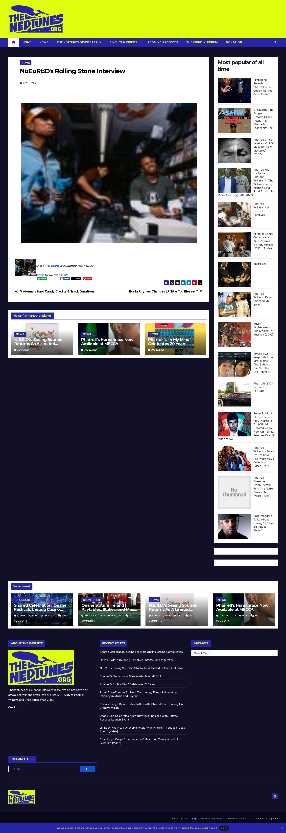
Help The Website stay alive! (206, 818)
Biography (260, 263)
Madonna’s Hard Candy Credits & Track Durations (57, 291)
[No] (282, 828)
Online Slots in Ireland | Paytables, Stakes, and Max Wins (107, 609)
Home (27, 42)
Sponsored (24, 600)
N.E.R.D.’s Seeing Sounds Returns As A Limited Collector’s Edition (38, 343)
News (44, 42)
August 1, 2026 (161, 615)
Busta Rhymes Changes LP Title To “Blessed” (163, 291)
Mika (180, 615)
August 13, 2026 (27, 615)
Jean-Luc (49, 615)
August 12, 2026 (95, 615)
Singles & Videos (123, 42)
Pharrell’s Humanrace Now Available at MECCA (107, 341)
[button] (275, 42)
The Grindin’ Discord (235, 818)
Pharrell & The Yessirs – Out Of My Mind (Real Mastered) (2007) (263, 147)
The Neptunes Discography (78, 42)
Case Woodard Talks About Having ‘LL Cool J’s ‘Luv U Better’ (263, 523)
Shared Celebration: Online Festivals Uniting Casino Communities (40, 609)
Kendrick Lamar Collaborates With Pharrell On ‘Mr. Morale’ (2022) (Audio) (263, 241)
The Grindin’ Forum (201, 42)
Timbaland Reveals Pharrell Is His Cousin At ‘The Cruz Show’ (263, 87)
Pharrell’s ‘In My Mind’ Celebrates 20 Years (169, 341)
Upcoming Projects (161, 42)
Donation (233, 42)
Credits (12, 707)
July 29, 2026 (228, 615)
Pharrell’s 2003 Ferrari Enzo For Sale (263, 387)
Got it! (224, 828)
